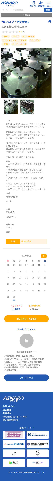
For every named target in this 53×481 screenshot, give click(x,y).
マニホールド (28, 36)
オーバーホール (19, 44)
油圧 (6, 36)
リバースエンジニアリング (14, 40)
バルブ (16, 36)
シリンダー (35, 40)
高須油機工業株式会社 (14, 26)
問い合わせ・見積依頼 (26, 318)
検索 (48, 9)
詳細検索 (27, 14)
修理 (6, 44)
